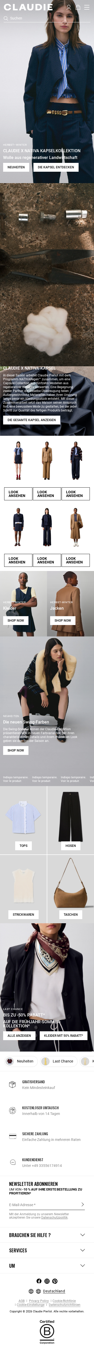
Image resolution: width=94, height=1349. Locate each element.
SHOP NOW (16, 620)
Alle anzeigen (19, 1036)
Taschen (71, 914)
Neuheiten (16, 167)
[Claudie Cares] (47, 1332)
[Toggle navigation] (87, 7)
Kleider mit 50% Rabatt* (63, 1036)
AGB (22, 1301)
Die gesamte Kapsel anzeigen (32, 420)
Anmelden (82, 1204)
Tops (23, 846)
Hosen (71, 846)
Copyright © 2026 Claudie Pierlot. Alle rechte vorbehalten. (47, 1311)
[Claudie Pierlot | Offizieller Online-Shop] (28, 7)
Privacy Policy (38, 1301)
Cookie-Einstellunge (30, 1305)
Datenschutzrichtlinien (64, 1305)
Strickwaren (23, 914)
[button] (68, 7)
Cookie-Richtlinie (64, 1301)
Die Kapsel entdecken (56, 167)
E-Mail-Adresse (21, 1205)
